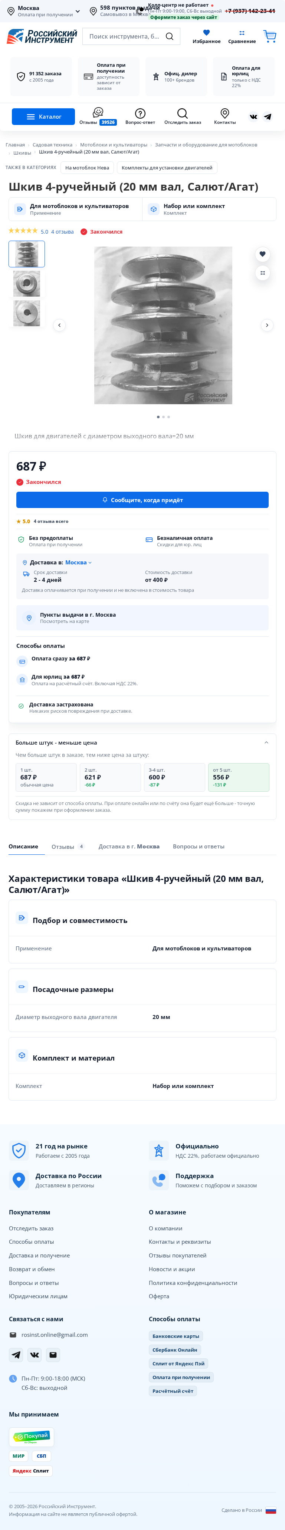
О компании (166, 1228)
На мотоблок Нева (87, 167)
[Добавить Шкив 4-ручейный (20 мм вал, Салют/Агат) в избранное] (263, 254)
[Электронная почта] (53, 1355)
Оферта (159, 1296)
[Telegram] (16, 1355)
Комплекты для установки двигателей (167, 167)
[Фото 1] (27, 254)
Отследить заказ (31, 1228)
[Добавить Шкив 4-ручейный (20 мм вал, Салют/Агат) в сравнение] (263, 273)
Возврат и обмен (32, 1269)
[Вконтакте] (253, 116)
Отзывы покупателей (178, 1255)
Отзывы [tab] (67, 846)
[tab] (129, 846)
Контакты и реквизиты (180, 1241)
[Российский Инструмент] (42, 36)
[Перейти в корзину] (269, 36)
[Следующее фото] (267, 325)
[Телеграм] (267, 116)
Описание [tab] (23, 846)
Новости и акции (172, 1269)
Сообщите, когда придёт (147, 500)
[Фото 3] (27, 313)
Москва (28, 8)
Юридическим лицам (38, 1296)
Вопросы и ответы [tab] (199, 846)
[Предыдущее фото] (59, 325)
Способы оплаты (31, 1241)
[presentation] (68, 846)
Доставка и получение (39, 1255)
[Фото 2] (27, 283)
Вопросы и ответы (34, 1282)
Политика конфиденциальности (193, 1282)
